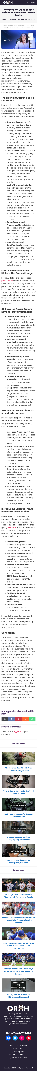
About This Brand (20, 1045)
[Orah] (8, 2)
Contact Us (19, 1048)
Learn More (22, 29)
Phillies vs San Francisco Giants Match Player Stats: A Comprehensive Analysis (18, 920)
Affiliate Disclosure (19, 1058)
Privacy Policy (19, 1051)
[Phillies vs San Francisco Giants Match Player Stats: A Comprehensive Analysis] (18, 913)
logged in (17, 731)
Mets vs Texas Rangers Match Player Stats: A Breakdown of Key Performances (18, 945)
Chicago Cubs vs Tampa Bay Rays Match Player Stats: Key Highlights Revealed (18, 971)
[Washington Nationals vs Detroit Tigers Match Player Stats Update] (18, 890)
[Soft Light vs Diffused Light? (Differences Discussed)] (18, 990)
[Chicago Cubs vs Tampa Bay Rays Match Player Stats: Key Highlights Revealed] (18, 965)
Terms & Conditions (20, 1055)
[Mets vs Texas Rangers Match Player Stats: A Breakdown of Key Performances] (18, 939)
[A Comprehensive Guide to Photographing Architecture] (18, 833)
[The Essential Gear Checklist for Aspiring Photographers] (18, 764)
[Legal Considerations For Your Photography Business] (18, 856)
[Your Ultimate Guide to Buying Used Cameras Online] (18, 787)
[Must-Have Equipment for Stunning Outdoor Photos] (18, 810)
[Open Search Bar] (27, 2)
